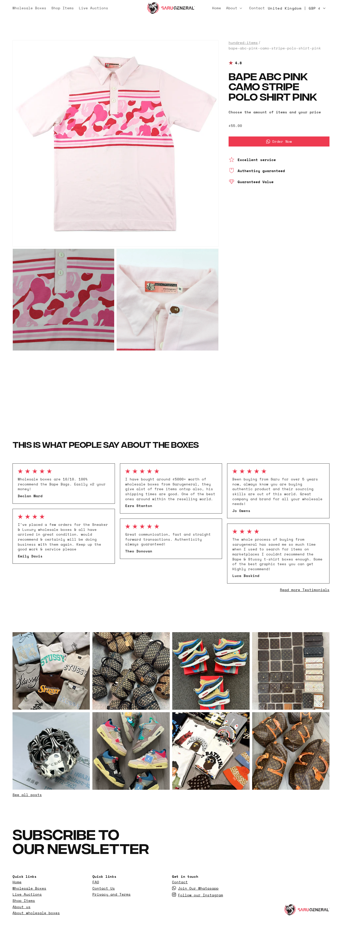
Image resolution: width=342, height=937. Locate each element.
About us (22, 906)
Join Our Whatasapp (198, 888)
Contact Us (103, 888)
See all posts (27, 794)
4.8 (238, 62)
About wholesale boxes (36, 912)
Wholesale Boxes (29, 888)
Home (17, 882)
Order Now (282, 141)
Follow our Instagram (200, 895)
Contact (180, 882)
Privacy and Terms (111, 894)
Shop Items (24, 900)
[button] (235, 8)
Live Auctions (27, 894)
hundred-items (243, 42)
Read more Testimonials (304, 589)
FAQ (95, 882)
